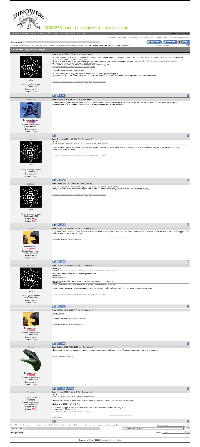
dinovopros (31, 99)
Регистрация (70, 33)
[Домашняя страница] (61, 95)
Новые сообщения (136, 37)
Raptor (31, 347)
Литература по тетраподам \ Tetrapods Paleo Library (42, 45)
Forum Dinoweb (15, 45)
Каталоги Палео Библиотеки (72, 45)
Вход (78, 33)
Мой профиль (57, 33)
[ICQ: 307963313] (70, 388)
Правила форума (161, 37)
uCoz (119, 440)
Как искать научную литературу (96, 45)
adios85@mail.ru (147, 61)
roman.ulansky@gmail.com (168, 61)
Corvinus (31, 392)
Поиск (172, 37)
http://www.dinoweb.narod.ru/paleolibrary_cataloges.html (73, 67)
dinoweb (31, 54)
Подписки (185, 37)
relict (31, 228)
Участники (149, 37)
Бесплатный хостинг (108, 440)
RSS (83, 33)
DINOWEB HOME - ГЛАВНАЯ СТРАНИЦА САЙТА (31, 33)
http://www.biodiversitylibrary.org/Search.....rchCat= (71, 411)
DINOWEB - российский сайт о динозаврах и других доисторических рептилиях (79, 82)
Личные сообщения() (118, 37)
